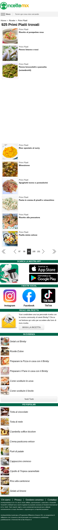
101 (38, 251)
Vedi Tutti (29, 399)
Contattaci (52, 500)
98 (24, 251)
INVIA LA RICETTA (31, 327)
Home (3, 20)
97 (19, 251)
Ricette (12, 20)
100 (33, 251)
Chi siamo (5, 500)
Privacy (18, 500)
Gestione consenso (35, 500)
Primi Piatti (22, 20)
